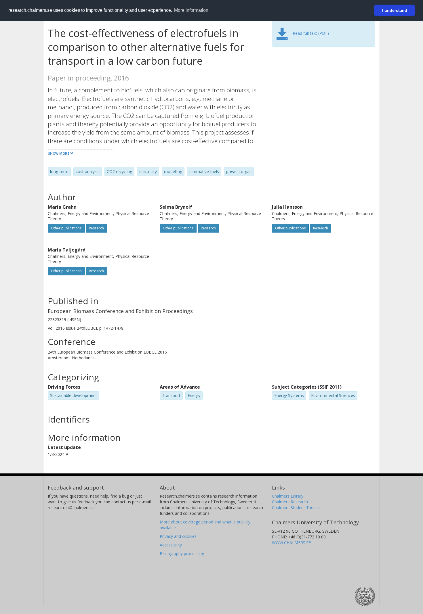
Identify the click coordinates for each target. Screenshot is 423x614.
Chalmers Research (290, 501)
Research (96, 228)
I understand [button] (394, 10)
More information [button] (191, 10)
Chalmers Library (287, 496)
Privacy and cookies (178, 536)
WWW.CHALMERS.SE (291, 542)
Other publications (66, 228)
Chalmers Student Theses (296, 507)
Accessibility (171, 545)
